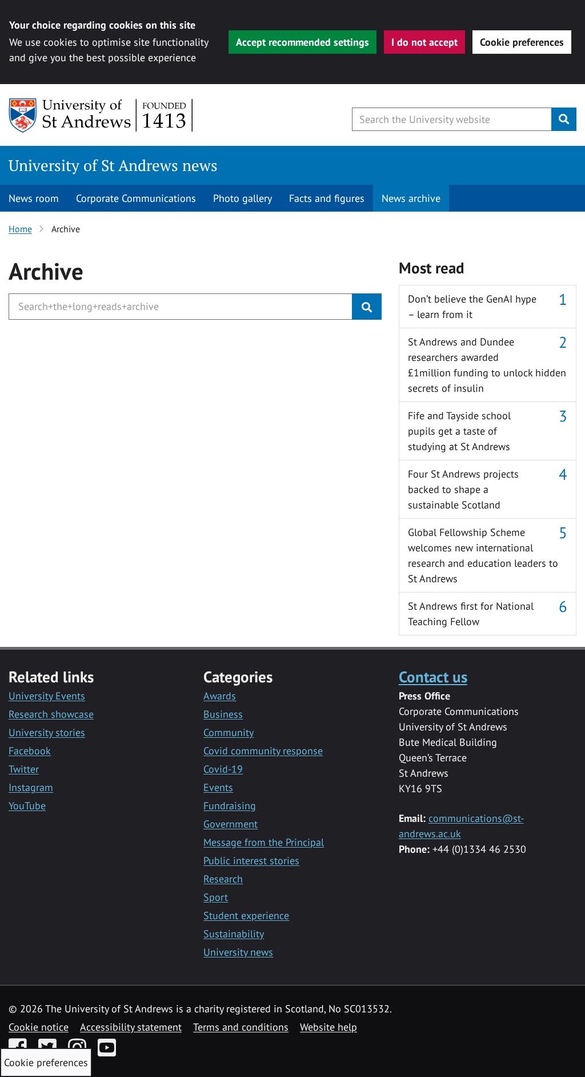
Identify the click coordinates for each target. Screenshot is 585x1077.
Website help (328, 1027)
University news (238, 952)
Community (228, 732)
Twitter (24, 769)
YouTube (27, 805)
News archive (411, 198)
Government (230, 823)
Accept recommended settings (302, 42)
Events (218, 787)
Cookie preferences (522, 42)
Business (223, 714)
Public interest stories (251, 860)
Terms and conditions (241, 1027)
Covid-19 (223, 769)
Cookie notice (39, 1027)
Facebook (30, 750)
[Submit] (367, 306)
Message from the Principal (263, 842)
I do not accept (424, 42)
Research (223, 878)
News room (34, 198)
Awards (219, 695)
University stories (47, 732)
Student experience (246, 915)
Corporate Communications (136, 198)
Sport (215, 897)
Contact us (433, 676)
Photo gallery (242, 198)
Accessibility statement (131, 1027)
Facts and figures (326, 198)
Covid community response (263, 750)
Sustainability (233, 933)
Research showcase (51, 714)
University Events (47, 695)
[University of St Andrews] (101, 115)
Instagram (31, 787)
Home (20, 229)
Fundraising (229, 805)
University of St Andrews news (113, 165)
